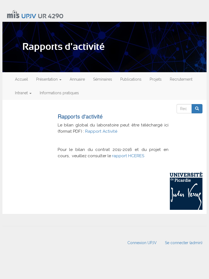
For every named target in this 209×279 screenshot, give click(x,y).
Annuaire (77, 79)
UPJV (28, 16)
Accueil (21, 79)
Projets (156, 79)
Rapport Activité (101, 131)
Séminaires (102, 79)
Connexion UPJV (142, 243)
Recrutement (181, 79)
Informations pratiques (59, 93)
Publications (131, 79)
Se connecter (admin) (183, 243)
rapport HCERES (128, 155)
